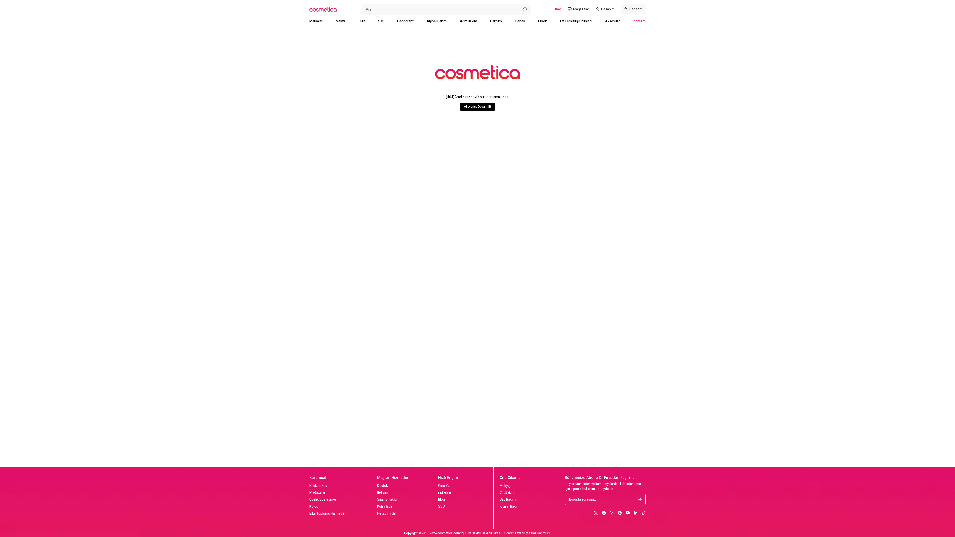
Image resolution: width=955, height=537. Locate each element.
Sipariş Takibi (387, 499)
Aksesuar (612, 21)
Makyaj (341, 21)
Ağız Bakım (468, 21)
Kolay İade (385, 506)
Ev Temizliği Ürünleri (576, 21)
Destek (382, 485)
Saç (381, 21)
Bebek (520, 21)
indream (639, 21)
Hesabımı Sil (386, 513)
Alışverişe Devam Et (477, 106)
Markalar (316, 21)
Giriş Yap (445, 485)
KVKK (313, 506)
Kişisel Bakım (437, 21)
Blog (441, 499)
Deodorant (405, 21)
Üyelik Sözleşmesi (323, 499)
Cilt (362, 21)
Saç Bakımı (508, 499)
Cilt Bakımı (507, 492)
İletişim (382, 492)
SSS (441, 506)
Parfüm (496, 21)
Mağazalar (317, 492)
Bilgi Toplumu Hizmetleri (328, 513)
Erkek (542, 21)
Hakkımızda (318, 485)
